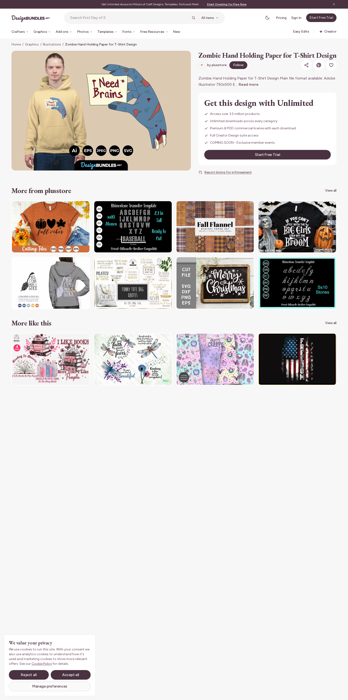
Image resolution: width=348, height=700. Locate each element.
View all (331, 190)
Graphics (32, 44)
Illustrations (52, 44)
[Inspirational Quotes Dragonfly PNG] (133, 359)
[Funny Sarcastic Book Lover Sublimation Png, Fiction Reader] (50, 359)
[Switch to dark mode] (267, 18)
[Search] (193, 18)
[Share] (306, 65)
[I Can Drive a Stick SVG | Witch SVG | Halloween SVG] (50, 283)
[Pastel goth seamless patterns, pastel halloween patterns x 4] (215, 359)
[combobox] (129, 18)
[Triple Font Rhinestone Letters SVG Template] (133, 227)
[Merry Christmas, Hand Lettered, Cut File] (215, 283)
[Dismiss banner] (334, 4)
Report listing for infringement (228, 172)
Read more (249, 84)
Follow (238, 65)
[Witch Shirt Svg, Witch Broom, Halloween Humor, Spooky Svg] (297, 227)
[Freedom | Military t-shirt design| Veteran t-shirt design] (297, 359)
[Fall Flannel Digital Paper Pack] (215, 227)
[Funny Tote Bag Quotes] (133, 283)
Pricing (281, 18)
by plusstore (213, 65)
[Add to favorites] (331, 65)
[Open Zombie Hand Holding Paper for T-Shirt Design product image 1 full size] (101, 111)
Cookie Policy (42, 664)
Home (16, 44)
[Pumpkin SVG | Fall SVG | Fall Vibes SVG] (50, 227)
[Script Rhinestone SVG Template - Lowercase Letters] (297, 283)
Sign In (296, 18)
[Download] (73, 207)
